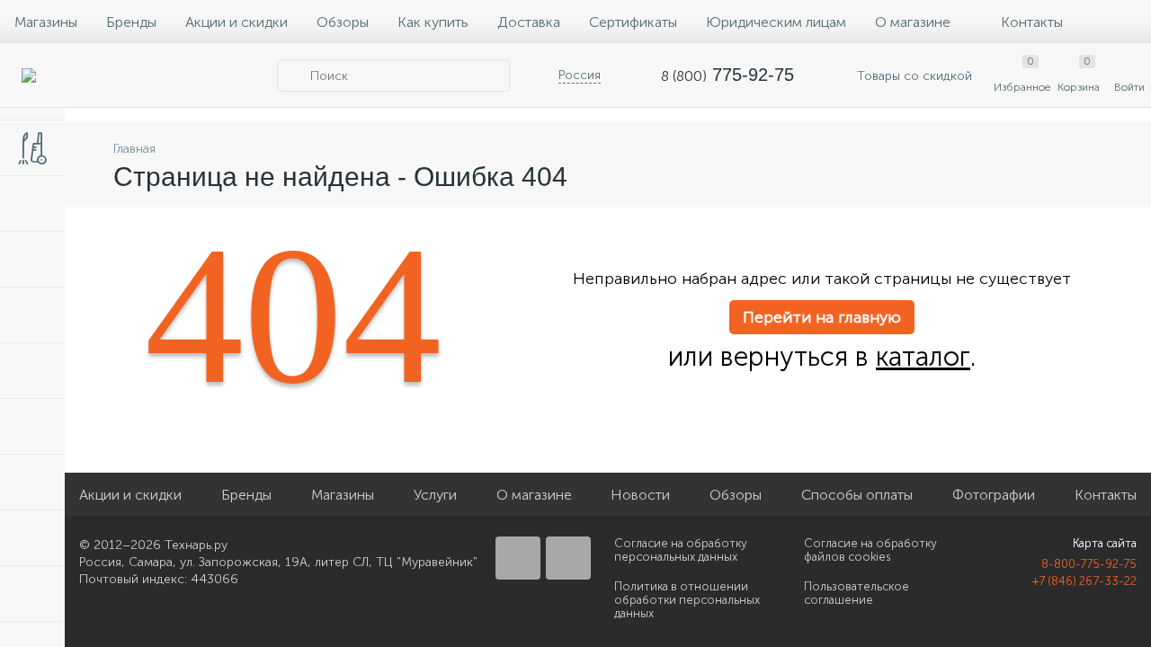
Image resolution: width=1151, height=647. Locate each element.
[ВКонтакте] (517, 558)
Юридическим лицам (776, 22)
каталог (923, 356)
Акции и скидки (236, 22)
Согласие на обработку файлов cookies (870, 549)
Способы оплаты (857, 494)
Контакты (1032, 22)
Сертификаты (633, 22)
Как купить (432, 22)
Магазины (45, 22)
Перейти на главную (822, 317)
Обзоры (343, 22)
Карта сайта (1105, 543)
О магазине (912, 22)
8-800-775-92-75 (1089, 564)
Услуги (435, 494)
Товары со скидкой (912, 76)
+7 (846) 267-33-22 (1084, 581)
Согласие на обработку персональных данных (680, 549)
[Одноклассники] (568, 558)
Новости (640, 494)
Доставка (528, 22)
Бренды (131, 22)
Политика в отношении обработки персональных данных (687, 600)
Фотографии (993, 494)
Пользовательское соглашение (856, 593)
